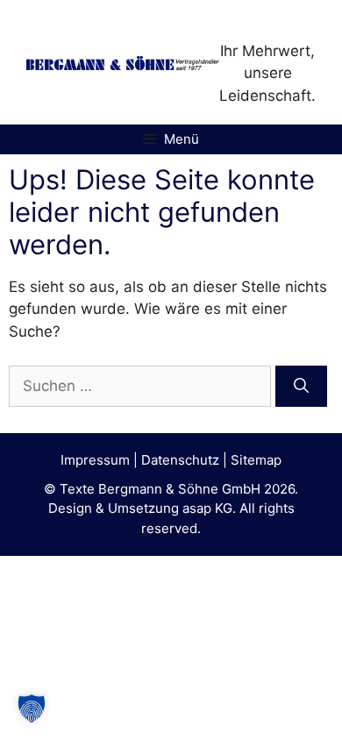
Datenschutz (180, 460)
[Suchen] (301, 387)
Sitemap (256, 460)
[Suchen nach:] (142, 386)
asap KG (207, 508)
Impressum (95, 460)
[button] (31, 708)
